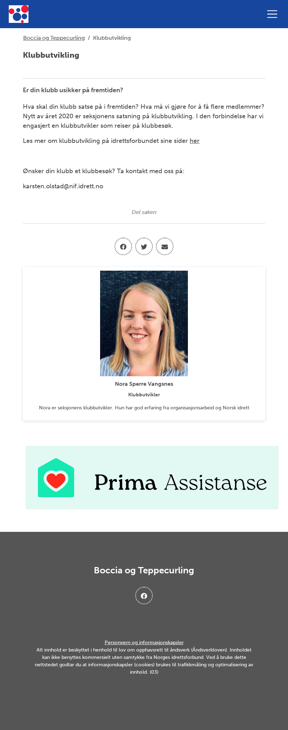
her (194, 141)
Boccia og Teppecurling (54, 37)
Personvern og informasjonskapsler (144, 643)
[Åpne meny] (274, 14)
